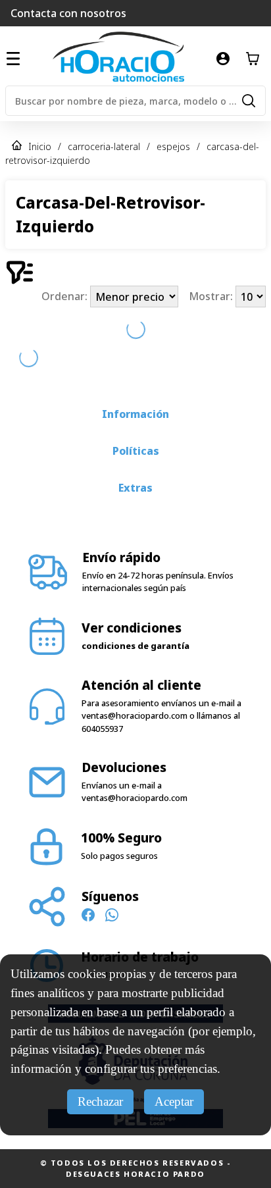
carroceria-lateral (104, 146)
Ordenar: (65, 297)
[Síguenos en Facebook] (88, 865)
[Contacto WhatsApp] (111, 865)
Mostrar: (212, 297)
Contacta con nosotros (68, 13)
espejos (173, 146)
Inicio (39, 146)
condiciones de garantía (135, 594)
